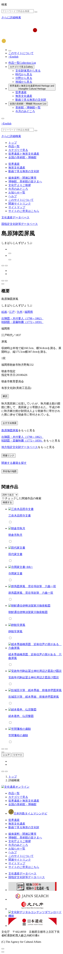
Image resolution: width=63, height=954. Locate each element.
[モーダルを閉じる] (2, 948)
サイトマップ (16, 207)
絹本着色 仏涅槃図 (21, 716)
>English (13, 56)
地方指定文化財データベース (19, 447)
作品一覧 (22, 62)
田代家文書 (15, 554)
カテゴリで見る (21, 66)
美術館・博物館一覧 (28, 107)
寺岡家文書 (15, 573)
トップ (12, 142)
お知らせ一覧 (16, 192)
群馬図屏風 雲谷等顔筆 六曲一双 (30, 592)
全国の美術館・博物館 (28, 103)
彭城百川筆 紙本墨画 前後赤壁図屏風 (33, 696)
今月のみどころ (25, 111)
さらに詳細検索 (11, 17)
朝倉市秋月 (15, 534)
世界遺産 (21, 92)
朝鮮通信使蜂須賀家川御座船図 (28, 612)
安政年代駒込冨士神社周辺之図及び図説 (33, 677)
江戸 (12, 311)
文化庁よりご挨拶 (19, 185)
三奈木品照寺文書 (19, 515)
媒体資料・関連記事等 (22, 177)
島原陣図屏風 (9, 430)
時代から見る (23, 74)
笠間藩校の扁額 (18, 735)
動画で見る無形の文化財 (30, 99)
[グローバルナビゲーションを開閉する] (2, 118)
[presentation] (3, 498)
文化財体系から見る (28, 70)
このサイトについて (21, 53)
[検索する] (35, 11)
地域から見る (23, 81)
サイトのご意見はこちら (23, 210)
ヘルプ (12, 196)
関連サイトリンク (19, 203)
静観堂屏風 (15, 631)
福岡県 (28, 311)
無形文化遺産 (23, 95)
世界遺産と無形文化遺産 (32, 87)
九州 (19, 311)
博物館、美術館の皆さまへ (25, 181)
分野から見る (23, 78)
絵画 (4, 311)
